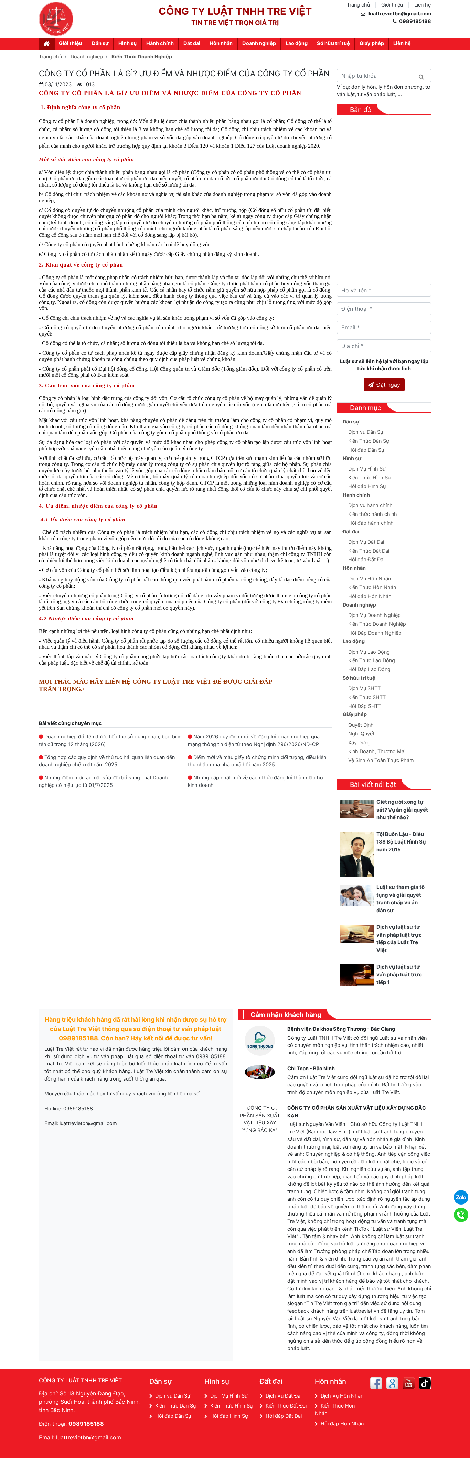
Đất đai (191, 43)
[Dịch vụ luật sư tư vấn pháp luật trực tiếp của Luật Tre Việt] (357, 934)
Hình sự (127, 43)
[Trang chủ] (47, 44)
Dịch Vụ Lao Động (369, 652)
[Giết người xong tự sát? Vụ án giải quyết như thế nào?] (357, 809)
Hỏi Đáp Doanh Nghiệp (375, 633)
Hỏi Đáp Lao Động (369, 669)
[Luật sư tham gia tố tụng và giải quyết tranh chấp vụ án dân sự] (357, 895)
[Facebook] (376, 1383)
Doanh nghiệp (259, 43)
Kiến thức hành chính (372, 514)
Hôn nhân (221, 43)
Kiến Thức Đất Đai (368, 551)
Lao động (297, 43)
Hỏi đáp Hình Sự (367, 486)
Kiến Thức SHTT (367, 697)
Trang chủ (358, 5)
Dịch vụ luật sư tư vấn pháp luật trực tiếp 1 (399, 974)
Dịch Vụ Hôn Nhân (369, 579)
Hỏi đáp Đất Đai (366, 559)
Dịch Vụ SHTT (364, 688)
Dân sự (100, 43)
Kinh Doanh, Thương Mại (376, 751)
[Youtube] (409, 1383)
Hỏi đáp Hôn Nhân (369, 596)
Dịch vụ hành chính (370, 505)
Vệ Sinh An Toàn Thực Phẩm (381, 760)
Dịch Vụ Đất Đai (366, 542)
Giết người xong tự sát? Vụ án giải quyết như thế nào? (402, 810)
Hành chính (160, 43)
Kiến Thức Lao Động (371, 660)
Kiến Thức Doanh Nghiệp (377, 624)
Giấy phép (372, 43)
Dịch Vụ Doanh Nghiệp (374, 615)
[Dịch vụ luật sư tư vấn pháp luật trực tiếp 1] (357, 975)
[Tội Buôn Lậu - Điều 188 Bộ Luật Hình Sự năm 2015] (357, 854)
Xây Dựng (359, 742)
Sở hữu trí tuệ (333, 43)
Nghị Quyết (361, 734)
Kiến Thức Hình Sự (369, 478)
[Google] (392, 1383)
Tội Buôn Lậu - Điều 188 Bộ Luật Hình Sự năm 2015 (401, 842)
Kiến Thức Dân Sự (368, 441)
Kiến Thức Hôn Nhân (372, 587)
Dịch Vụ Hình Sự (367, 469)
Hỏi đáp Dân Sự (366, 450)
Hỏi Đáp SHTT (364, 706)
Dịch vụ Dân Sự (365, 432)
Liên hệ (422, 5)
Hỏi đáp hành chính (371, 523)
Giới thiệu (392, 5)
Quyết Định (361, 725)
